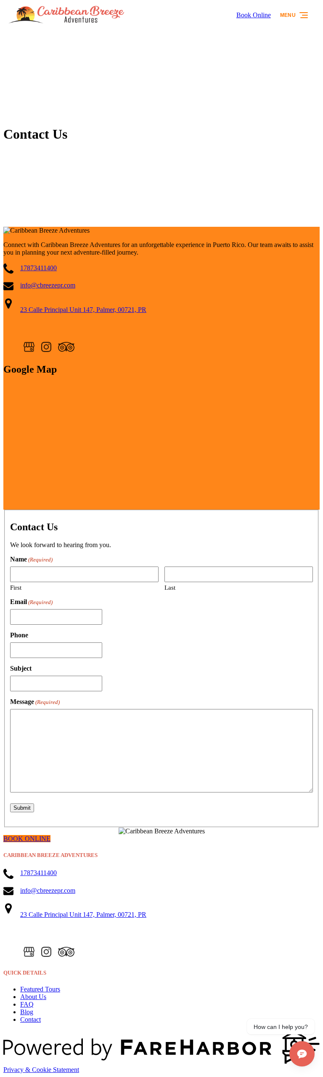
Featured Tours (40, 989)
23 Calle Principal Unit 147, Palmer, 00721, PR (83, 309)
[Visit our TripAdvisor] (66, 347)
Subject (21, 668)
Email (31, 601)
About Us (33, 996)
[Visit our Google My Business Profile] (29, 347)
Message (35, 701)
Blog (26, 1011)
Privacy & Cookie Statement (41, 1069)
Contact (30, 1019)
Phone (19, 635)
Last (169, 587)
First (15, 587)
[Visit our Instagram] (46, 347)
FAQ (27, 1004)
